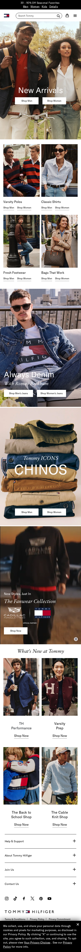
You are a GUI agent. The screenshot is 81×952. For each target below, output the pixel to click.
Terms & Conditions (15, 919)
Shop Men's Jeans (18, 393)
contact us (12, 884)
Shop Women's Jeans (51, 393)
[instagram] (7, 899)
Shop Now (15, 630)
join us (9, 869)
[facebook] (24, 899)
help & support (14, 841)
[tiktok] (15, 899)
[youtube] (49, 899)
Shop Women (54, 100)
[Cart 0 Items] (67, 15)
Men (25, 6)
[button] (76, 639)
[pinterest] (41, 899)
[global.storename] (6, 15)
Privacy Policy (37, 919)
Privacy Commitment (59, 919)
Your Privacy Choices (37, 942)
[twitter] (32, 899)
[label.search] (39, 16)
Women (35, 6)
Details (53, 6)
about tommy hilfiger (18, 855)
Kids (44, 6)
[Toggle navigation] (75, 16)
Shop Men (26, 100)
